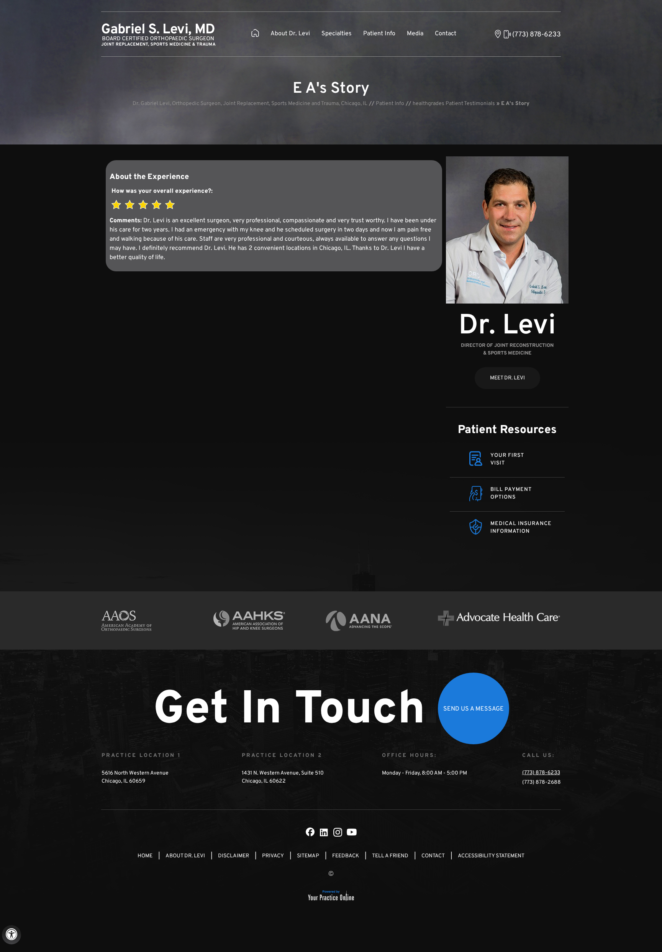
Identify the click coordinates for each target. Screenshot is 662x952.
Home (145, 856)
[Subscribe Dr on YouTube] (352, 832)
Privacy (273, 856)
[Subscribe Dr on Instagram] (338, 832)
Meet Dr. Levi (507, 378)
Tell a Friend (390, 856)
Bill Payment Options (511, 493)
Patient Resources (507, 430)
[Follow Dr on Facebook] (310, 832)
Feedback (345, 856)
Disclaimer (233, 856)
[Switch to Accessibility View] (11, 934)
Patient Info (379, 34)
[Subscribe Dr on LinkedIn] (324, 832)
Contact (445, 34)
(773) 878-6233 (536, 34)
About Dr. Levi (290, 34)
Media (415, 34)
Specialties (336, 34)
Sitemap (308, 856)
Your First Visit (507, 459)
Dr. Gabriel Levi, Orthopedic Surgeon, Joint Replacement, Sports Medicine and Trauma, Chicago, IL (250, 103)
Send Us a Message (473, 709)
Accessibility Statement (491, 856)
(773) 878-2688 (541, 782)
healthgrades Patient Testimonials (454, 103)
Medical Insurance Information (521, 527)
